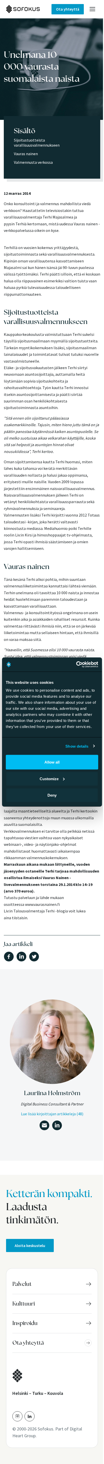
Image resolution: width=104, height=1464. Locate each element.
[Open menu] (92, 9)
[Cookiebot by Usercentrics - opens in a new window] (76, 664)
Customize (49, 778)
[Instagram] (17, 1416)
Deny (52, 795)
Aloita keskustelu (30, 1245)
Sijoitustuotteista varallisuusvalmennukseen (37, 142)
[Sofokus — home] (28, 9)
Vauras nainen (26, 153)
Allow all (52, 762)
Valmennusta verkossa (33, 162)
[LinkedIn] (29, 1416)
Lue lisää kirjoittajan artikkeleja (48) (52, 1113)
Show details (76, 746)
